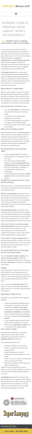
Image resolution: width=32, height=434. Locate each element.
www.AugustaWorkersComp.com (11, 428)
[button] (16, 13)
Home (3, 41)
